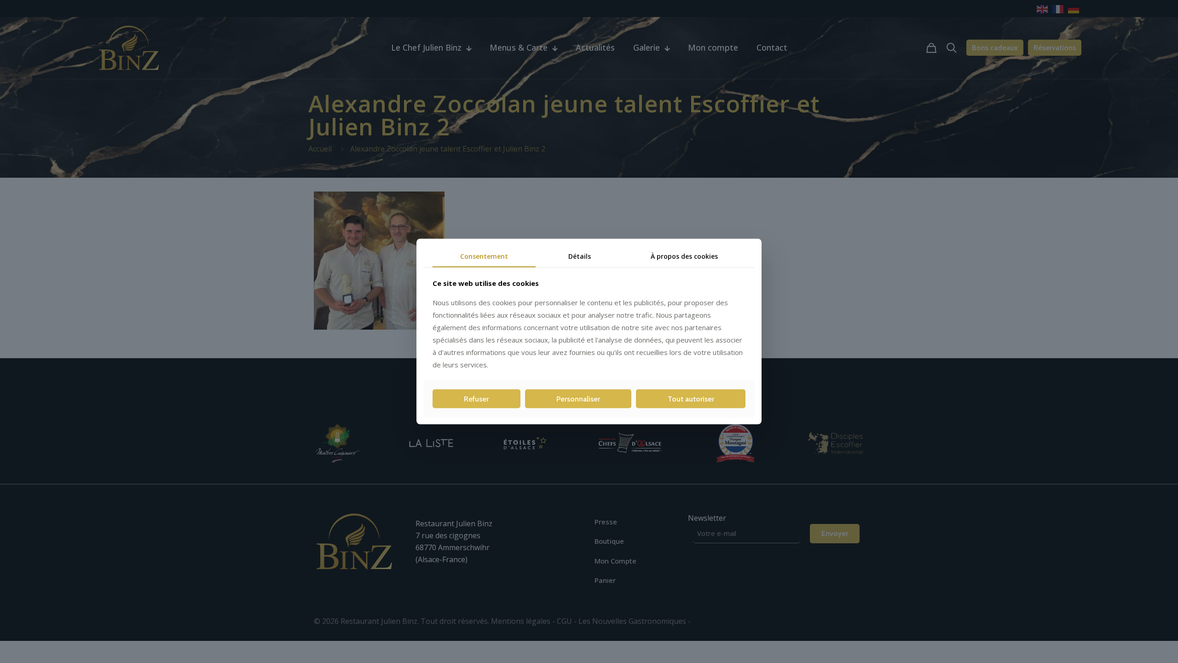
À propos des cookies (684, 256)
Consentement (484, 256)
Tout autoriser (691, 398)
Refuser (476, 398)
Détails (579, 256)
